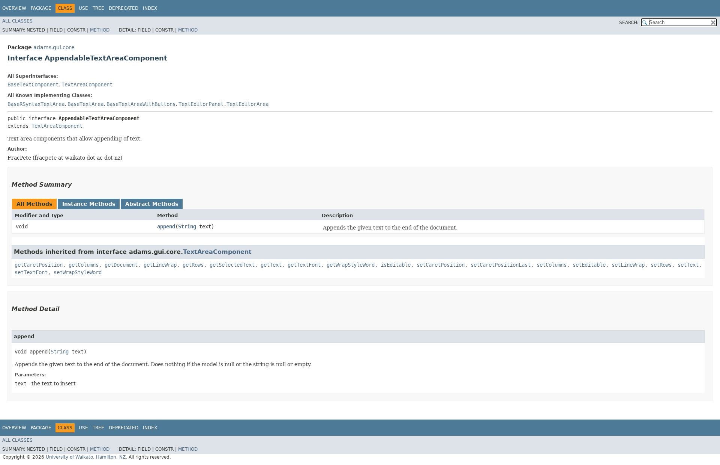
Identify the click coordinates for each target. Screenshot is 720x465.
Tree (98, 8)
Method (100, 30)
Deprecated (123, 8)
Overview (14, 8)
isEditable (396, 265)
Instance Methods (88, 204)
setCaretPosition (441, 265)
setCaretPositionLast (501, 265)
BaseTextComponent (33, 85)
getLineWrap (160, 265)
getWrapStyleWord (351, 265)
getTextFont (304, 265)
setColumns (552, 265)
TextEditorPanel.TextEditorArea (223, 104)
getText (271, 265)
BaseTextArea (86, 104)
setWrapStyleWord (78, 272)
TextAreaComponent (87, 85)
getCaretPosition (39, 265)
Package (41, 8)
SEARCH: (629, 22)
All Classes (17, 21)
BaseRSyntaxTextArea (36, 104)
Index (150, 8)
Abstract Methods (151, 204)
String (187, 226)
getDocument (121, 265)
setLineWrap (628, 265)
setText (688, 265)
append (166, 226)
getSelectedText (232, 265)
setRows (661, 265)
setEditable (589, 265)
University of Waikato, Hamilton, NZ (86, 457)
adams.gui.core (54, 47)
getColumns (84, 265)
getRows (193, 265)
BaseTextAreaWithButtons (141, 104)
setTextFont (31, 272)
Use (83, 8)
